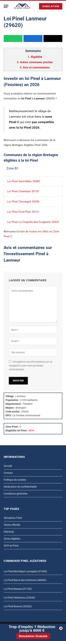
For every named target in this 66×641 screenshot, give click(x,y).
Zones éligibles (12, 538)
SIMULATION (50, 6)
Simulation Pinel (13, 517)
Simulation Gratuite (33, 636)
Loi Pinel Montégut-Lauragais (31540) (25, 571)
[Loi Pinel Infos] (22, 6)
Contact (8, 472)
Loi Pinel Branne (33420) (18, 606)
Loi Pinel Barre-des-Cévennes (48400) (25, 580)
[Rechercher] (35, 6)
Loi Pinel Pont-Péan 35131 (23, 211)
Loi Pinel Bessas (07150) (18, 588)
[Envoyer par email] (52, 38)
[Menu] (6, 6)
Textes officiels (12, 524)
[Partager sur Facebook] (32, 38)
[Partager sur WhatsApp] (13, 38)
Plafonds (9, 531)
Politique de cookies (15, 479)
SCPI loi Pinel (11, 545)
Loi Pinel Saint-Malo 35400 (23, 181)
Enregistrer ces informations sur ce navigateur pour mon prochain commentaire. (30, 365)
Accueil (8, 465)
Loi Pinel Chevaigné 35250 (23, 201)
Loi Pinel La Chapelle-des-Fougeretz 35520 (33, 222)
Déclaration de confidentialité (20, 486)
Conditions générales (15, 493)
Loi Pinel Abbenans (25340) (19, 597)
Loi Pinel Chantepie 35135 (23, 191)
